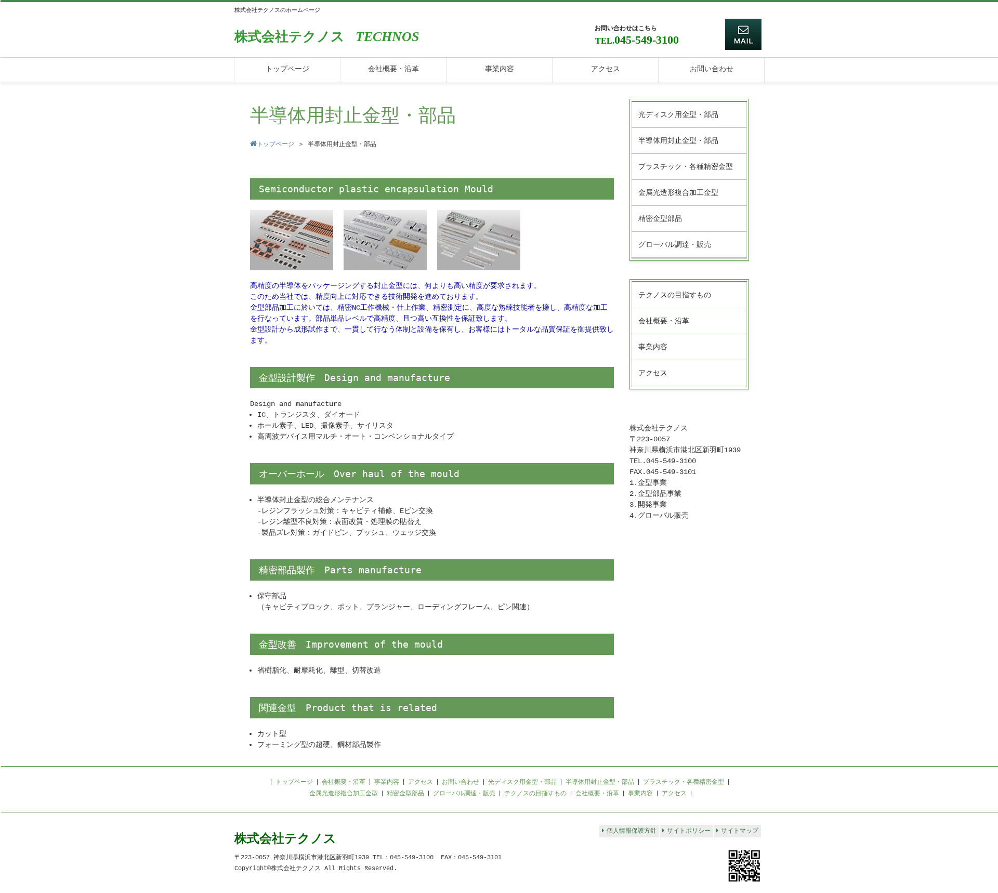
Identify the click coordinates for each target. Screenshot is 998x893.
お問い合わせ (460, 782)
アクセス (420, 782)
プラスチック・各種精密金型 (683, 782)
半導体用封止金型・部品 (600, 782)
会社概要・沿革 (343, 782)
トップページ (294, 782)
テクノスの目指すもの (535, 793)
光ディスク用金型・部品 (522, 782)
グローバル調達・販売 (464, 793)
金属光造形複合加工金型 (343, 793)
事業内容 (386, 782)
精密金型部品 (405, 793)
